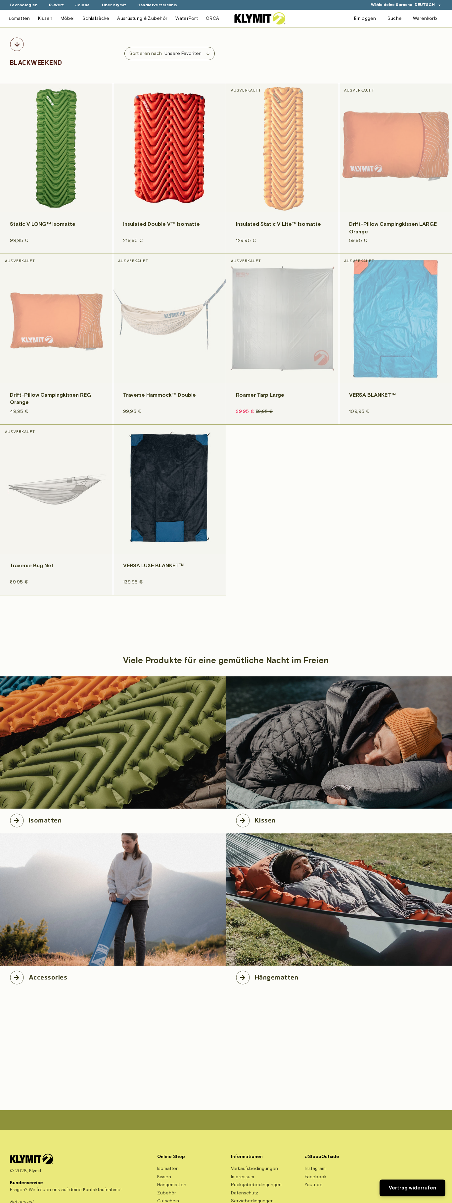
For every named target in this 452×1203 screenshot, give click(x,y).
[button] (428, 5)
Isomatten (19, 18)
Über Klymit (114, 5)
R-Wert (56, 5)
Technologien (23, 5)
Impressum (242, 1177)
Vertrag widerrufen (412, 1188)
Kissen (45, 18)
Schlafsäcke (95, 18)
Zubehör (166, 1193)
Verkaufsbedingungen (254, 1168)
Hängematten (276, 976)
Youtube (314, 1184)
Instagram (315, 1168)
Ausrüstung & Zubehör (142, 18)
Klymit (35, 1171)
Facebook (316, 1177)
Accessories (48, 976)
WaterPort (186, 18)
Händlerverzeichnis (157, 5)
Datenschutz (244, 1193)
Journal (82, 5)
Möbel (68, 18)
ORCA (212, 18)
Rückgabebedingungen (256, 1184)
